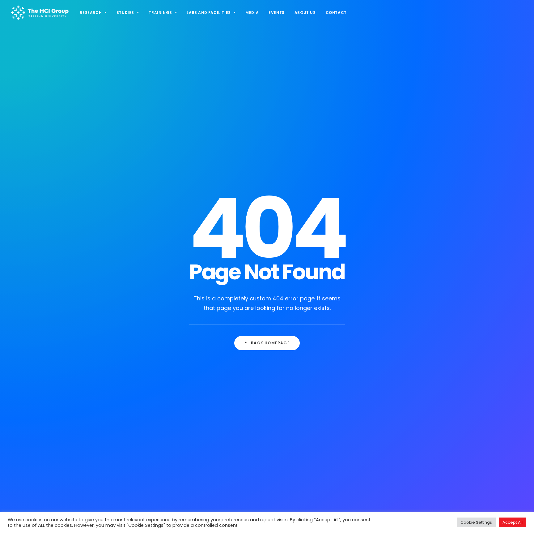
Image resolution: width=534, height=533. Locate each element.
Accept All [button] (512, 522)
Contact (336, 12)
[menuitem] (95, 12)
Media (252, 12)
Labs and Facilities (209, 12)
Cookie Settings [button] (476, 522)
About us (305, 12)
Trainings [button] (160, 12)
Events (277, 12)
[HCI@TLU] (40, 13)
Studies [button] (125, 12)
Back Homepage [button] (270, 343)
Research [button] (91, 12)
